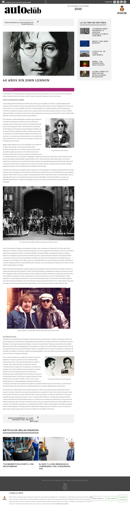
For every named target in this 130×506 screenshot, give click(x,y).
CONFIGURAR (97, 498)
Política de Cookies (62, 503)
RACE (29, 2)
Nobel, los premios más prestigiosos (98, 63)
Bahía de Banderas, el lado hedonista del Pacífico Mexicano (23, 419)
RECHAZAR (112, 498)
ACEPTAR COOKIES (123, 498)
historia (8, 90)
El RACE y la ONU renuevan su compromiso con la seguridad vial (54, 466)
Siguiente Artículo (26, 20)
